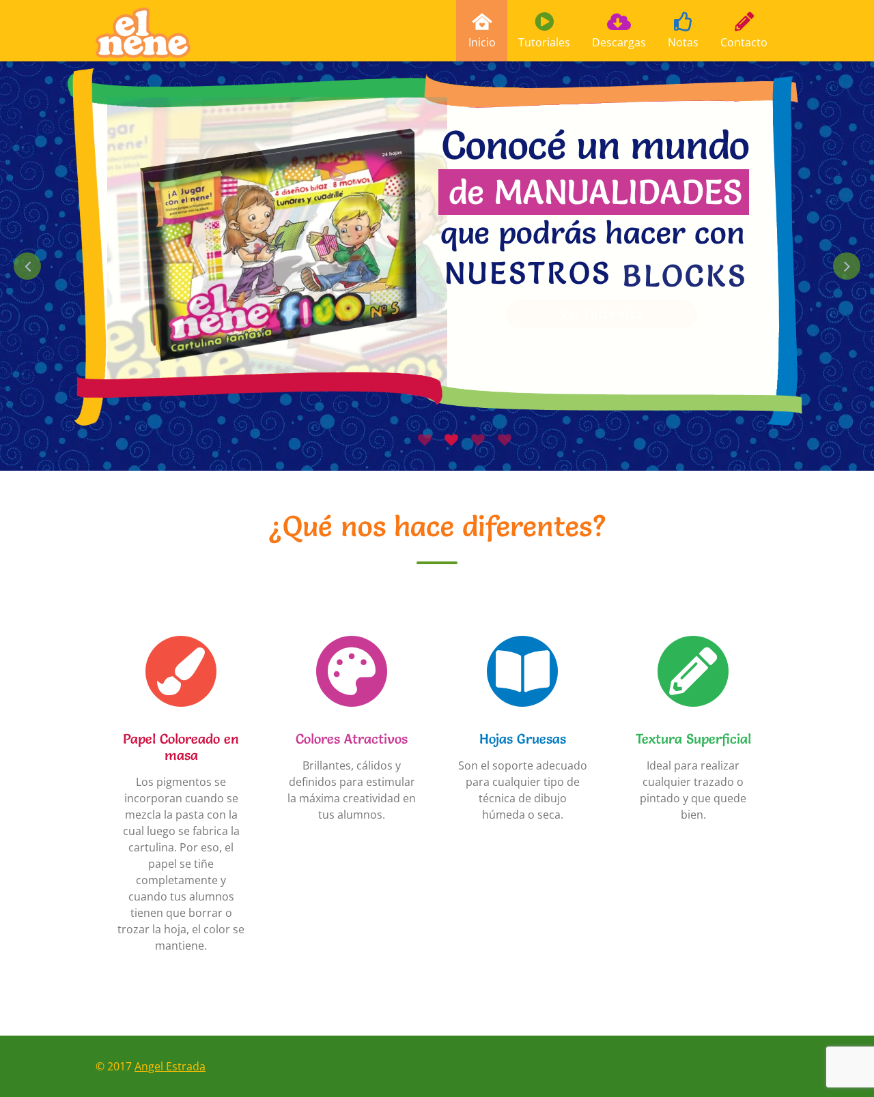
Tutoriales (544, 42)
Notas (683, 42)
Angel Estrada (170, 1066)
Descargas (619, 42)
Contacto (743, 42)
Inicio (482, 42)
